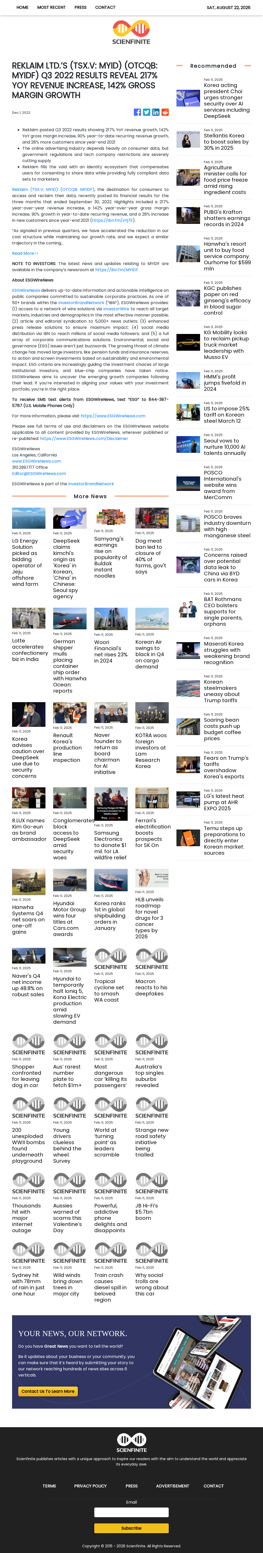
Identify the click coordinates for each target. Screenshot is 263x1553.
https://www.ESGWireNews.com (113, 416)
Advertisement (172, 1486)
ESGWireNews (26, 290)
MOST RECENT (51, 7)
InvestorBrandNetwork (81, 303)
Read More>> (25, 253)
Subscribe (131, 1528)
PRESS (80, 7)
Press (132, 1486)
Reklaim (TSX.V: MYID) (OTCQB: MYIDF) (53, 189)
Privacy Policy (90, 1486)
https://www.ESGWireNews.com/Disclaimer (84, 439)
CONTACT (105, 7)
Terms (49, 1486)
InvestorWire (116, 309)
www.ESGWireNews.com (36, 461)
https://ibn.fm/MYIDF (116, 270)
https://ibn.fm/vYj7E (112, 220)
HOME (22, 7)
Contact (214, 1486)
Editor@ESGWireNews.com (39, 474)
